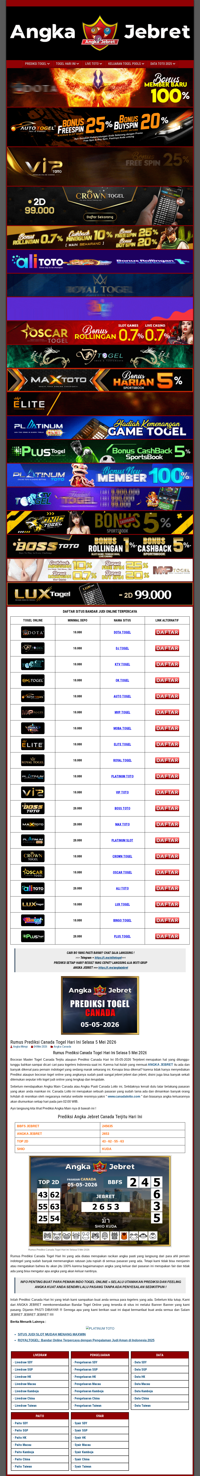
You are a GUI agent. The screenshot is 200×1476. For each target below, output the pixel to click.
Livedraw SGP (24, 1369)
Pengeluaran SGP (86, 1369)
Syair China (82, 1459)
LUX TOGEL (122, 904)
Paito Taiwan (23, 1466)
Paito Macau (23, 1445)
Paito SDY (21, 1423)
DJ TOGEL (122, 648)
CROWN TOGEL (122, 856)
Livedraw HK (23, 1377)
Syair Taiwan (83, 1466)
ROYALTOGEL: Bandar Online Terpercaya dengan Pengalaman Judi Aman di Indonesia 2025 (86, 1340)
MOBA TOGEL (122, 728)
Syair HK (80, 1438)
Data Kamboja (144, 1391)
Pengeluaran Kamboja (89, 1391)
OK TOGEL (122, 680)
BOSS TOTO (122, 808)
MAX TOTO (122, 824)
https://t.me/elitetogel (108, 958)
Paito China (22, 1459)
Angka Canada (62, 1046)
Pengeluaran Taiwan (88, 1405)
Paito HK (20, 1438)
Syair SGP (81, 1430)
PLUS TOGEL (122, 936)
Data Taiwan (143, 1405)
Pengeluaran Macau (88, 1384)
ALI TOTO (122, 888)
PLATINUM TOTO (122, 776)
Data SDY (140, 1362)
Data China (142, 1398)
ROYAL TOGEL (122, 760)
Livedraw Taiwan (26, 1405)
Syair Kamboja (84, 1452)
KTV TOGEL (122, 664)
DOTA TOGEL (122, 632)
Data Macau (142, 1384)
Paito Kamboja (24, 1452)
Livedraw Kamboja (27, 1391)
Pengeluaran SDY (86, 1362)
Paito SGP (21, 1430)
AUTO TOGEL (122, 696)
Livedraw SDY (23, 1362)
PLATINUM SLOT (122, 840)
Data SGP (141, 1369)
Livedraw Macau (25, 1384)
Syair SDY (81, 1423)
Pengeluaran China (87, 1398)
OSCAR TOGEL (122, 872)
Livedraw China (25, 1398)
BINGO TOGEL (122, 920)
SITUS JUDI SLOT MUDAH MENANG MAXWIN (52, 1334)
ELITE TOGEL (122, 744)
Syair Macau (83, 1445)
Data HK (140, 1377)
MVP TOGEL (122, 712)
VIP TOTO (122, 792)
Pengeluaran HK (85, 1377)
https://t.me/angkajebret (113, 967)
